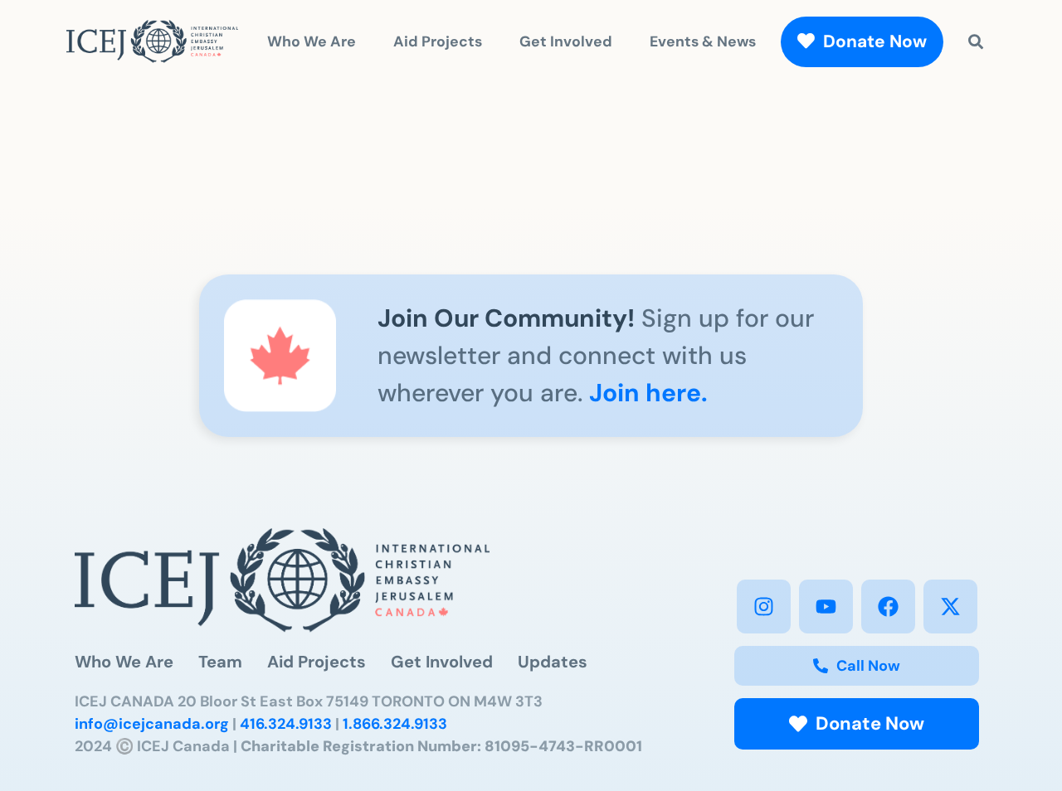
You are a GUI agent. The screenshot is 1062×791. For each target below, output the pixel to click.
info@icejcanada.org (152, 724)
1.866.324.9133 (395, 724)
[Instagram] (764, 606)
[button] (856, 724)
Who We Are (311, 41)
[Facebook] (888, 606)
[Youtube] (826, 606)
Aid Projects (437, 41)
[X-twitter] (950, 606)
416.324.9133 (286, 724)
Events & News (703, 41)
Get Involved (565, 41)
